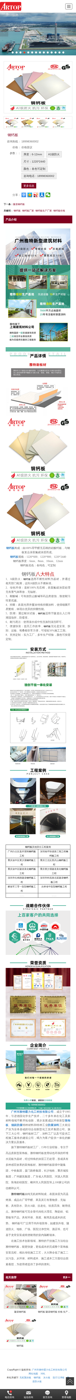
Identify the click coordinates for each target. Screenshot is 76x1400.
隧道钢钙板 (19, 204)
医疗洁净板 (59, 1377)
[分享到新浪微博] (36, 195)
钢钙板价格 (59, 210)
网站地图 (33, 1373)
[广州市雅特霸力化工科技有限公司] (10, 6)
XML (43, 1373)
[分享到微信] (48, 195)
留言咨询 (47, 1397)
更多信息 (28, 185)
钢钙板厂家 (28, 210)
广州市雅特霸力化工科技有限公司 (49, 1369)
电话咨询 (9, 1397)
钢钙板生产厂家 (43, 210)
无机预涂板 (25, 1377)
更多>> (66, 1277)
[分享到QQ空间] (29, 195)
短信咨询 (28, 1397)
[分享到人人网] (42, 195)
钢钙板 (17, 210)
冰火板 (46, 1377)
